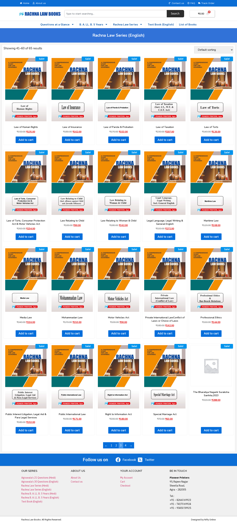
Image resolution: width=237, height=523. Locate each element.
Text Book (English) (161, 24)
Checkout (125, 485)
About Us (76, 477)
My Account (126, 477)
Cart (122, 481)
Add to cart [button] (26, 140)
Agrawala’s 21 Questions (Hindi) (38, 477)
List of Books (188, 24)
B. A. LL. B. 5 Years (91, 24)
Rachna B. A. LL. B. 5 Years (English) (40, 497)
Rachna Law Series (125, 24)
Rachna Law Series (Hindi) (35, 485)
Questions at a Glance (55, 24)
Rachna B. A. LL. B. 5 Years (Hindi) (38, 493)
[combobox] (115, 13)
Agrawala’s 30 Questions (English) (39, 481)
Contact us (77, 481)
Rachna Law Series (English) (36, 489)
